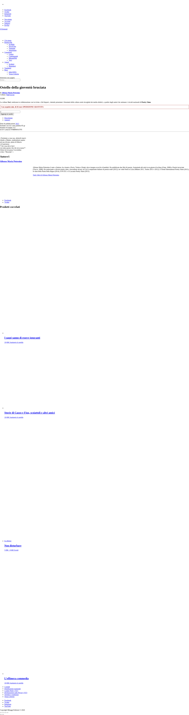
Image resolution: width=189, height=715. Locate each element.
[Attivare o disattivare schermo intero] (3, 712)
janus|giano (13, 50)
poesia (12, 95)
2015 (17, 124)
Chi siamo (7, 40)
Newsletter (8, 19)
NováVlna (12, 46)
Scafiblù (11, 44)
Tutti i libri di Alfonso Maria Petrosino (46, 175)
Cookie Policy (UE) (11, 691)
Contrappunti (13, 56)
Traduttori (7, 68)
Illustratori (12, 66)
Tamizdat (12, 48)
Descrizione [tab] (8, 118)
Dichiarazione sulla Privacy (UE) (15, 693)
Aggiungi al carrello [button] (16, 342)
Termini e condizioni (11, 695)
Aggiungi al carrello (7, 114)
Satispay (7, 23)
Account (7, 21)
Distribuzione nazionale (12, 689)
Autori (6, 62)
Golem (11, 54)
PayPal (6, 25)
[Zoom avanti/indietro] (1, 712)
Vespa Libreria (14, 74)
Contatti (7, 687)
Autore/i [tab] (7, 120)
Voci (10, 60)
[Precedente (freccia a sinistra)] (1, 714)
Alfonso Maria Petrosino (11, 93)
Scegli (16, 550)
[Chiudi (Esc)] (7, 712)
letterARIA (13, 72)
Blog (6, 70)
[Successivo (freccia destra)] (3, 714)
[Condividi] (5, 712)
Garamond (8, 52)
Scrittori (11, 64)
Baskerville (8, 42)
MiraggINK (13, 58)
